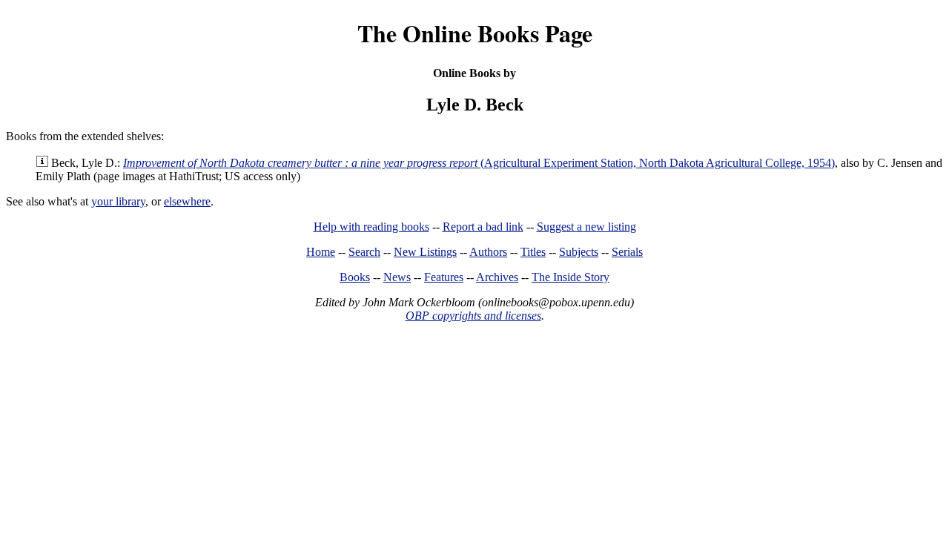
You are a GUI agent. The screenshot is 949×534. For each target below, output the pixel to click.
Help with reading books (371, 226)
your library (118, 201)
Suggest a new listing (586, 226)
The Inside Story (570, 277)
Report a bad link (483, 226)
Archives (497, 277)
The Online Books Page (474, 33)
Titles (533, 251)
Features (443, 277)
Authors (488, 251)
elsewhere (187, 201)
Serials (627, 251)
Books (355, 277)
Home (320, 251)
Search (364, 251)
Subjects (578, 251)
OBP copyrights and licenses (473, 315)
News (397, 277)
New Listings (425, 251)
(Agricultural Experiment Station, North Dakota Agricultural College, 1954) (479, 162)
